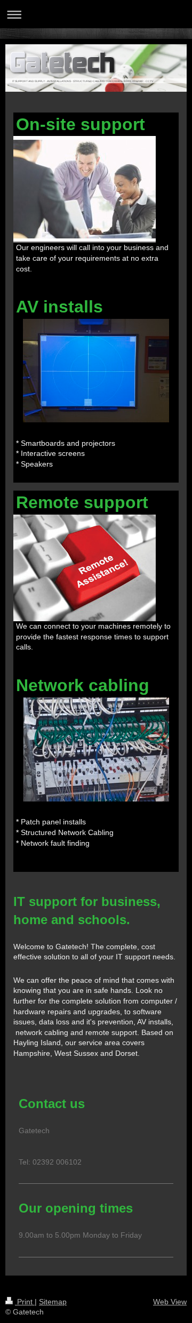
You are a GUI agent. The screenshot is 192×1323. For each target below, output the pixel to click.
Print (25, 1301)
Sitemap (53, 1301)
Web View (170, 1301)
